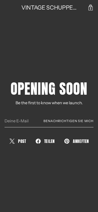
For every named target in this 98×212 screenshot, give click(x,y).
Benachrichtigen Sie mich (68, 121)
